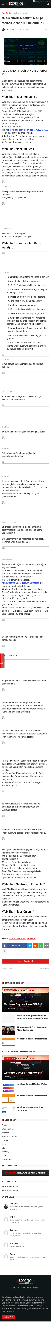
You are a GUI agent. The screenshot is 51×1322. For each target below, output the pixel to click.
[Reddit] (35, 945)
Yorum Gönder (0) (25, 961)
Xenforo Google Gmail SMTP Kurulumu (31, 1108)
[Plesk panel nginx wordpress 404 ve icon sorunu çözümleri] (8, 1018)
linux (4, 1144)
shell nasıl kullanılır (21, 13)
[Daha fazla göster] (4, 951)
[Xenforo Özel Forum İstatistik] (8, 1042)
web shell (31, 939)
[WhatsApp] (40, 945)
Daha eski (43, 968)
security (5, 1151)
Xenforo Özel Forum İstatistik (32, 1039)
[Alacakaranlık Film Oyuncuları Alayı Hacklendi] (8, 1030)
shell (4, 1155)
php (4, 1148)
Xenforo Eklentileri (10, 1186)
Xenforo (5, 1132)
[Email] (46, 945)
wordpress (7, 1159)
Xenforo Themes (9, 1136)
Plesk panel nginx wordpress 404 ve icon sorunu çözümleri (32, 1017)
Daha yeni (7, 968)
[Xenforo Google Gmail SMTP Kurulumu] (8, 1110)
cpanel (5, 1140)
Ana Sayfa (6, 13)
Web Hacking (8, 1129)
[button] (3, 4)
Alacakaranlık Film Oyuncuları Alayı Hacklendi (32, 1028)
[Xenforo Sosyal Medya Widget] (8, 1087)
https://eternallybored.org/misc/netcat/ (21, 583)
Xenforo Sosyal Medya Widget (32, 1084)
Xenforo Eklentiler (10, 1190)
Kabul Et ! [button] (8, 1317)
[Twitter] (29, 945)
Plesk (4, 1125)
